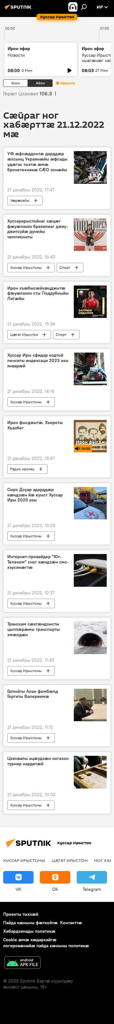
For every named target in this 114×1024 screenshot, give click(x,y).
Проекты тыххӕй (20, 914)
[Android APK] (22, 963)
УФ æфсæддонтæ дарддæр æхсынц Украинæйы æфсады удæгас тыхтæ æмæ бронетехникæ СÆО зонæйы (37, 161)
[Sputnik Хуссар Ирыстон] (19, 9)
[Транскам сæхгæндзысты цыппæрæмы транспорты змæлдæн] (90, 637)
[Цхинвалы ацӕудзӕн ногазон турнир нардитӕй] (90, 772)
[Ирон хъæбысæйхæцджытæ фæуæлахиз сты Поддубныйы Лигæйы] (90, 302)
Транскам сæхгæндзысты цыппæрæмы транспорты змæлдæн (33, 629)
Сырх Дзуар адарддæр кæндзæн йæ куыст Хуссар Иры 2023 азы (35, 495)
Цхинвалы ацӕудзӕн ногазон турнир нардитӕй (38, 761)
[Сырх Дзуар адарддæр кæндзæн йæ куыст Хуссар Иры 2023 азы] (90, 503)
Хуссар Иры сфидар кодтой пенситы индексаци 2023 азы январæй (37, 361)
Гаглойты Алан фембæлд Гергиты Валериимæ (32, 694)
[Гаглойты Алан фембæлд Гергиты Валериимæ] (90, 705)
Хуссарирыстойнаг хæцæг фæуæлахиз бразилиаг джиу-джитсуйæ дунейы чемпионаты (37, 229)
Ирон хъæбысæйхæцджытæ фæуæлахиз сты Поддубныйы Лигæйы (38, 294)
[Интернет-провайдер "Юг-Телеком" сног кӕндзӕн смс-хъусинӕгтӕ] (90, 570)
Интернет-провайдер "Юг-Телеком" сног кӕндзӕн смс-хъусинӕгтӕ (38, 562)
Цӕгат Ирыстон (24, 334)
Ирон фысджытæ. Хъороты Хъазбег (35, 425)
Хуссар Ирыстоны (26, 267)
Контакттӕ (71, 922)
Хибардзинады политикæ (29, 931)
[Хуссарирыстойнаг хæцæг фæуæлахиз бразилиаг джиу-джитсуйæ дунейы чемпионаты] (90, 234)
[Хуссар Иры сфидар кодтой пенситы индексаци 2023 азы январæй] (90, 369)
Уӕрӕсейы (19, 200)
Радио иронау (22, 469)
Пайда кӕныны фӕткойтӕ (30, 922)
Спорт (65, 267)
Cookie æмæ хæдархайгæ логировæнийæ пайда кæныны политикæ (46, 942)
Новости (16, 55)
